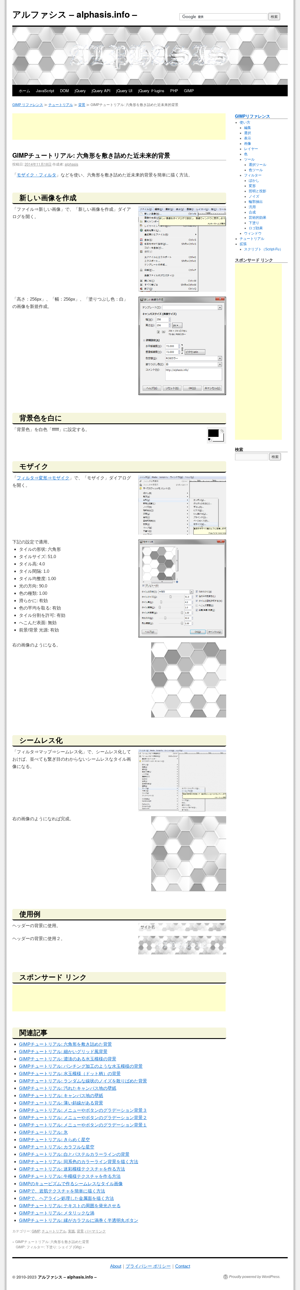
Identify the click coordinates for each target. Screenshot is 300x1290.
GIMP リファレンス (27, 105)
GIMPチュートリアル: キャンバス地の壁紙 (61, 1095)
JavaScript (45, 90)
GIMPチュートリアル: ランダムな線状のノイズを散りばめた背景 (83, 1080)
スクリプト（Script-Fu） (263, 249)
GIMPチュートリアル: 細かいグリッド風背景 (63, 1051)
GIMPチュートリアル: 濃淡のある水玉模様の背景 (67, 1058)
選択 (247, 133)
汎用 (252, 207)
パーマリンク (95, 1230)
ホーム (24, 90)
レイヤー (251, 149)
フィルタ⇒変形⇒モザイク (43, 477)
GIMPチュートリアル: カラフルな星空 (56, 1146)
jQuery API (101, 90)
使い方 (245, 122)
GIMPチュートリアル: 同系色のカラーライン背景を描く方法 (78, 1161)
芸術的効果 (257, 217)
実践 (71, 1230)
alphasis (71, 163)
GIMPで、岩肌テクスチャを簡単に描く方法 (62, 1190)
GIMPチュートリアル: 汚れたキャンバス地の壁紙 (67, 1088)
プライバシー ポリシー (148, 1266)
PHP (174, 90)
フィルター (253, 175)
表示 (247, 138)
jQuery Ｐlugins (151, 90)
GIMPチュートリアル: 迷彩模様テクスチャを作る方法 (72, 1168)
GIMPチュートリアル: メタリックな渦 (56, 1212)
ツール (249, 159)
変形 (252, 186)
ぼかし (254, 180)
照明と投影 (257, 191)
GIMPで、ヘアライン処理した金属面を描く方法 (66, 1198)
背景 (81, 105)
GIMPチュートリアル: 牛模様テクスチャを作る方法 (70, 1176)
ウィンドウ (253, 233)
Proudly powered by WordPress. (254, 1277)
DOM (64, 90)
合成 (252, 212)
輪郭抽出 (256, 202)
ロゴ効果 (256, 228)
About (115, 1266)
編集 (247, 128)
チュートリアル (60, 105)
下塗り (254, 223)
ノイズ (254, 196)
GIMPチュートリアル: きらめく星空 (54, 1139)
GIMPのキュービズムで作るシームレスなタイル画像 (71, 1183)
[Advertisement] (119, 126)
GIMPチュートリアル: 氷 (43, 1132)
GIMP (189, 90)
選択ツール (257, 165)
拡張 (243, 244)
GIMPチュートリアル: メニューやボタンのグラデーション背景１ (83, 1124)
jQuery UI (124, 90)
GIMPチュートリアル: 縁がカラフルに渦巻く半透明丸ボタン (78, 1220)
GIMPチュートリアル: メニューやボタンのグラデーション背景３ (83, 1110)
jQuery (80, 90)
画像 (247, 144)
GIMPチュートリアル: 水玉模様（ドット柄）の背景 (70, 1073)
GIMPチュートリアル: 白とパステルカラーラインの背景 (74, 1154)
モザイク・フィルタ (36, 174)
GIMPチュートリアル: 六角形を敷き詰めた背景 (65, 1044)
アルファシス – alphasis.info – (74, 14)
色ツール (256, 170)
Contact (182, 1266)
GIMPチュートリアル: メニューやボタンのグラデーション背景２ (83, 1117)
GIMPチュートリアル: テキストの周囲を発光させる (70, 1205)
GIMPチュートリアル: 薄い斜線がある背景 (61, 1102)
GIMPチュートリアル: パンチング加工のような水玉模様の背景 (81, 1066)
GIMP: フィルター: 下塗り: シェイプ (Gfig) (50, 1246)
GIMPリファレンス (252, 116)
